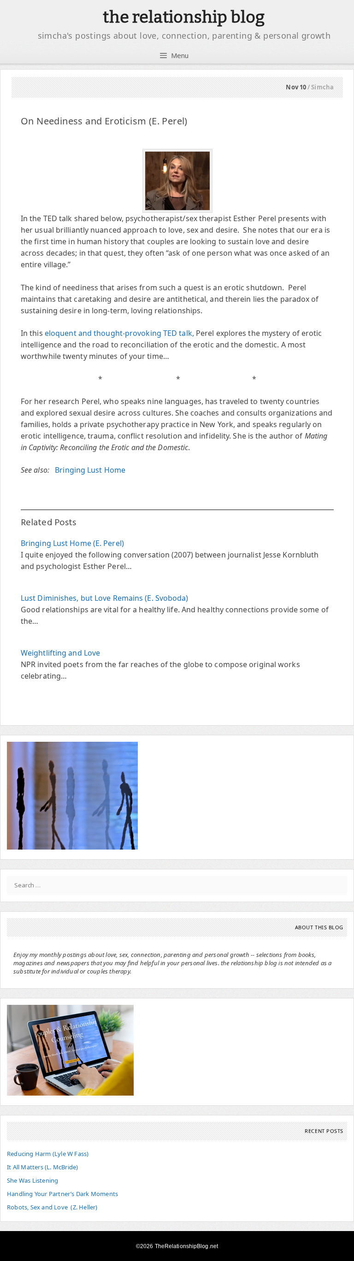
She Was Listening (32, 1180)
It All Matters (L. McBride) (42, 1167)
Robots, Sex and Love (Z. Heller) (52, 1207)
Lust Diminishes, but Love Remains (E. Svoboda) (105, 598)
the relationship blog (184, 17)
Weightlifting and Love (60, 653)
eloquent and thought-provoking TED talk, (119, 333)
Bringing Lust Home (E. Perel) (72, 543)
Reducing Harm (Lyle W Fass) (47, 1154)
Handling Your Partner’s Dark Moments (62, 1194)
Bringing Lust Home (90, 470)
